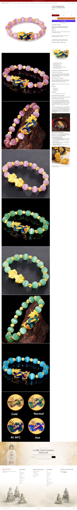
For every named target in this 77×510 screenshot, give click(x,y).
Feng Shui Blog (48, 481)
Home (20, 481)
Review (47, 480)
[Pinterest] (66, 472)
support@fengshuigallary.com (63, 471)
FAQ (20, 471)
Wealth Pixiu (34, 476)
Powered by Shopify (9, 508)
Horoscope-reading (35, 473)
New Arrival (48, 472)
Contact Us (21, 476)
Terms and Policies (73, 508)
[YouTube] (64, 472)
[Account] (73, 3)
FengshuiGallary (5, 508)
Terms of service (21, 480)
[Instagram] (62, 472)
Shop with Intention (49, 473)
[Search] (71, 3)
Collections (48, 476)
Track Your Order (49, 484)
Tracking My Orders (22, 473)
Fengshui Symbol (35, 472)
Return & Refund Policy (22, 477)
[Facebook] (61, 472)
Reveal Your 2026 (22, 472)
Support (47, 485)
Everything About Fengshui (36, 471)
